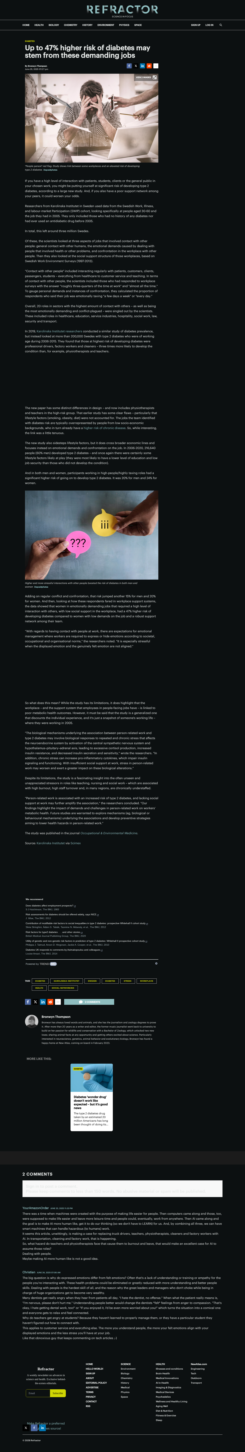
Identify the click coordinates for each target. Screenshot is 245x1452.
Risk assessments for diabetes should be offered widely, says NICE (61, 914)
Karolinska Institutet (51, 843)
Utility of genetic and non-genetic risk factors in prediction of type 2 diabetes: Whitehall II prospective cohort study (85, 941)
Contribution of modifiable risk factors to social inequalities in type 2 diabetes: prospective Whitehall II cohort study (86, 923)
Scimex (75, 843)
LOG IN (209, 25)
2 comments (92, 1001)
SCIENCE (126, 1364)
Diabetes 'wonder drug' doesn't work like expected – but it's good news (91, 1102)
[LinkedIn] (142, 65)
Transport (196, 1382)
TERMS (90, 1392)
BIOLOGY (54, 25)
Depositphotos (50, 170)
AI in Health (162, 1382)
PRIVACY (91, 1396)
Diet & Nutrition (164, 1410)
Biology (125, 1373)
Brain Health (163, 1373)
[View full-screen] (155, 77)
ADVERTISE (92, 1387)
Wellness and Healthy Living (171, 1401)
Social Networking (63, 988)
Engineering (198, 1368)
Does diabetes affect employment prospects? (49, 905)
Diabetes (30, 41)
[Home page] (122, 10)
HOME (26, 25)
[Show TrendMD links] (156, 963)
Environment (128, 1368)
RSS (88, 1406)
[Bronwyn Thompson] (31, 1021)
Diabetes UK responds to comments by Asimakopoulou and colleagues (63, 949)
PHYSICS (124, 25)
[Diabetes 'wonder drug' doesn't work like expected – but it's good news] (91, 1078)
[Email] (155, 65)
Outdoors (196, 1378)
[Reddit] (149, 65)
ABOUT (90, 1378)
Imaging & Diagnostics (168, 1387)
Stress (128, 981)
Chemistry (126, 1378)
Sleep (159, 1420)
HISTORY (87, 25)
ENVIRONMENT (106, 25)
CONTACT (91, 1401)
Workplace (146, 981)
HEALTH (39, 25)
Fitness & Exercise (166, 1415)
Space (124, 1396)
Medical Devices (165, 1392)
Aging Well (162, 1406)
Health (39, 988)
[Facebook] (129, 65)
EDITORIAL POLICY (96, 1382)
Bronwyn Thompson (56, 1017)
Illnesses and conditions (169, 1368)
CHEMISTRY (70, 25)
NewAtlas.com (199, 1364)
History (125, 1382)
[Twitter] (135, 65)
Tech (193, 1373)
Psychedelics (163, 1396)
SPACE (138, 25)
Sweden (92, 981)
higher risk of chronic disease (105, 428)
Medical (125, 1387)
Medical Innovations (167, 1378)
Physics (125, 1392)
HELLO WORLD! (94, 1368)
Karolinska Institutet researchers (59, 331)
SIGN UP (195, 25)
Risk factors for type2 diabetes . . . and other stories (53, 932)
